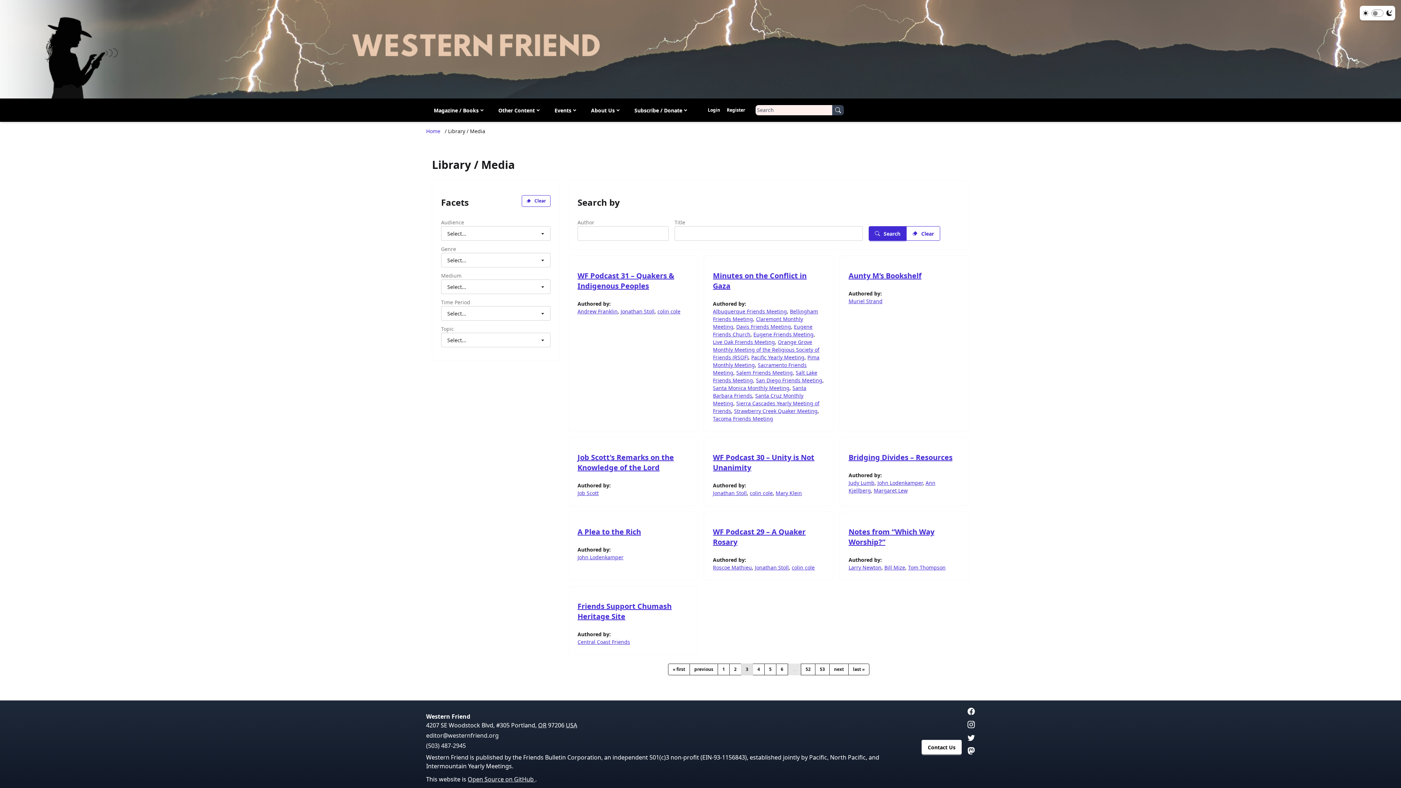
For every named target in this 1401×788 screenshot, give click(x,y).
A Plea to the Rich (609, 532)
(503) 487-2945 (446, 746)
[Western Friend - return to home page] (700, 49)
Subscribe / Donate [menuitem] (658, 110)
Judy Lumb (862, 482)
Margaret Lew (891, 490)
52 (808, 669)
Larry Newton (865, 567)
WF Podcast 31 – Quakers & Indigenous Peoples (626, 281)
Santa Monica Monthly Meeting (751, 388)
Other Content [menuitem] (516, 110)
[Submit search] (838, 110)
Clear (540, 201)
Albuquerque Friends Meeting (750, 311)
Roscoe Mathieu (732, 567)
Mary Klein (789, 493)
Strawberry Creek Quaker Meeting (776, 410)
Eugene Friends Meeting (783, 334)
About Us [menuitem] (603, 110)
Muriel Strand (866, 301)
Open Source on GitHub (501, 779)
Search (892, 233)
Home (433, 131)
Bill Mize (894, 567)
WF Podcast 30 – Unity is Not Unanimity (763, 462)
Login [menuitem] (714, 110)
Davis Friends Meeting (763, 326)
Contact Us (942, 747)
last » (859, 669)
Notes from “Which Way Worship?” (891, 537)
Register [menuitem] (736, 110)
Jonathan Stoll (638, 311)
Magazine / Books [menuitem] (456, 110)
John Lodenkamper (900, 482)
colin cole (668, 311)
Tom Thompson (927, 567)
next (839, 669)
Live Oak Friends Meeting (744, 342)
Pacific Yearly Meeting (777, 357)
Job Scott (588, 493)
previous (703, 669)
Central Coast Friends (604, 641)
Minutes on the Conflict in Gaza (760, 281)
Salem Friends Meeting (764, 372)
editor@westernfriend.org (462, 735)
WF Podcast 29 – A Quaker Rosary (759, 537)
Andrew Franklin (598, 311)
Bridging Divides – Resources (901, 457)
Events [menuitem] (563, 110)
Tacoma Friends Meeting (743, 418)
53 (822, 669)
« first (679, 669)
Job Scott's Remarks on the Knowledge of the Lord (626, 462)
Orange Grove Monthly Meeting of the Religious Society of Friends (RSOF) (766, 350)
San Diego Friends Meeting (789, 380)
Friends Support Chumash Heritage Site (625, 611)
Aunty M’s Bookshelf (885, 276)
